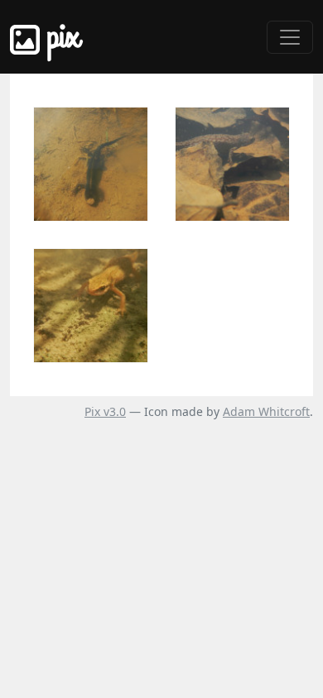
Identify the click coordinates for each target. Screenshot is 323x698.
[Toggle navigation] (290, 37)
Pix (60, 36)
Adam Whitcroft (266, 411)
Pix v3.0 (105, 411)
